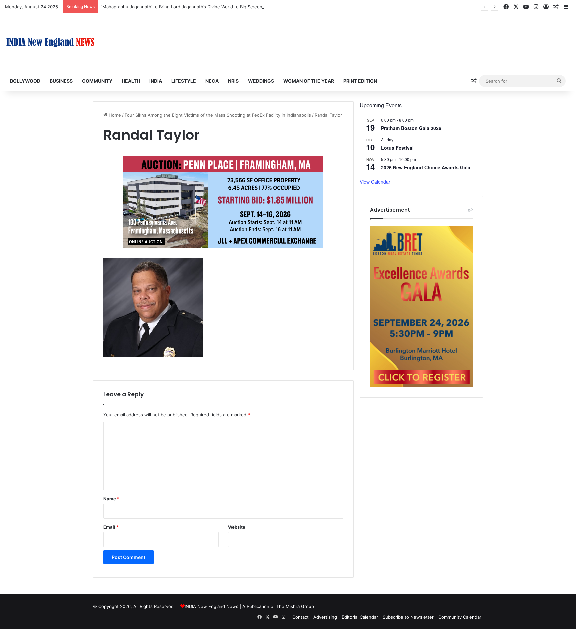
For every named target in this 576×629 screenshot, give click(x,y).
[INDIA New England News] (50, 42)
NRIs (233, 81)
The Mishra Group (295, 606)
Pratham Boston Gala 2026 (411, 128)
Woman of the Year (308, 81)
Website (236, 527)
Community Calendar (459, 617)
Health (131, 81)
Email (111, 527)
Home (114, 115)
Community (97, 81)
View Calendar (375, 181)
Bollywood (25, 81)
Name (111, 498)
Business (61, 81)
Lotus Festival (397, 147)
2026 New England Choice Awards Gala (425, 167)
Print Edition (360, 81)
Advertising (325, 617)
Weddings (261, 81)
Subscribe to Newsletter (408, 617)
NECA (212, 81)
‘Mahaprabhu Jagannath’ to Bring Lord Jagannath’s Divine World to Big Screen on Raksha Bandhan (202, 6)
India (155, 81)
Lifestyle (183, 81)
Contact (300, 617)
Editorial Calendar (360, 617)
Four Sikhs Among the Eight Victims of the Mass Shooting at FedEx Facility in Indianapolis (218, 115)
